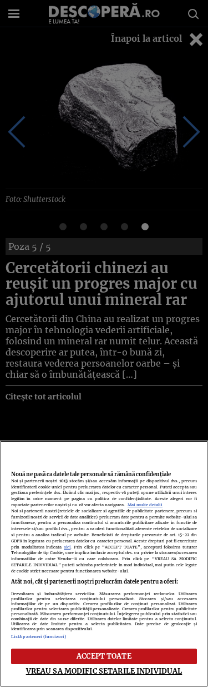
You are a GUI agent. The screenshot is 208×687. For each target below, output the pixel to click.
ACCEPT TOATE (104, 655)
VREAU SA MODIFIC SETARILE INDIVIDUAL (104, 670)
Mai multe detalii (145, 504)
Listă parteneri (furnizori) (38, 636)
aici (67, 547)
